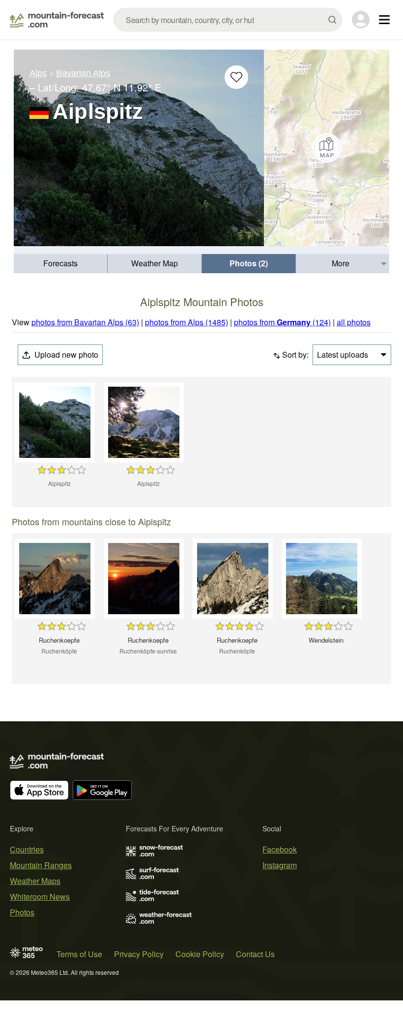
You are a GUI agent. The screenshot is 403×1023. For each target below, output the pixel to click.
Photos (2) (249, 263)
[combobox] (228, 19)
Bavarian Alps (83, 73)
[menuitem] (61, 263)
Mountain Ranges (41, 865)
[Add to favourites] (236, 77)
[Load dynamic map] (326, 148)
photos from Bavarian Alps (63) (85, 322)
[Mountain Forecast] (57, 20)
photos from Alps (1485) (186, 322)
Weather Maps (35, 880)
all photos (354, 322)
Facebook (279, 849)
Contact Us (255, 954)
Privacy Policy (139, 954)
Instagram (279, 865)
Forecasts (60, 263)
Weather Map (154, 263)
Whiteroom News (40, 896)
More (340, 263)
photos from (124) (282, 322)
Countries (27, 849)
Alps (38, 73)
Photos (22, 912)
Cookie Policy (199, 954)
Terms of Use (79, 954)
